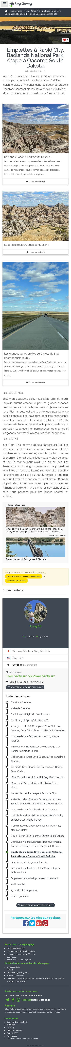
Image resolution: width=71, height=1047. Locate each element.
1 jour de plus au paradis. (24, 890)
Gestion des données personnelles (22, 1039)
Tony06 (36, 626)
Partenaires (12, 1036)
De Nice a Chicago (21, 702)
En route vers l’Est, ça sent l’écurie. (26, 559)
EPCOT (10, 970)
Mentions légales (14, 1030)
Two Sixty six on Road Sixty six (30, 676)
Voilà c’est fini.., (19, 884)
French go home (20, 896)
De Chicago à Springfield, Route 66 (30, 720)
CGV (16, 1033)
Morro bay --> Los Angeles (19, 960)
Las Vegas (11, 957)
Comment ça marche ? (17, 1022)
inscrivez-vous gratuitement (23, 576)
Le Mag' (10, 1027)
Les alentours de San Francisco (21, 951)
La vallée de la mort (15, 948)
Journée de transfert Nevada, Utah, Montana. (34, 809)
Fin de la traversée (15, 975)
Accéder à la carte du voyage (27, 687)
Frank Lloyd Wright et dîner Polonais (30, 714)
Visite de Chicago (20, 708)
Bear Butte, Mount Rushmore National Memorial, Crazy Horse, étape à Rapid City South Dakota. (34, 530)
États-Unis (18, 658)
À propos (11, 1025)
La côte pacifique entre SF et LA (21, 954)
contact (36, 1000)
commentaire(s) (37, 181)
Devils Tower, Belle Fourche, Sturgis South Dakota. (37, 836)
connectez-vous (16, 580)
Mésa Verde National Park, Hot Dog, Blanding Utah (37, 777)
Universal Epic (13, 967)
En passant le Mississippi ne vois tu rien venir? (35, 878)
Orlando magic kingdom (17, 972)
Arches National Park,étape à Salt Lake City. (33, 793)
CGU (9, 1033)
